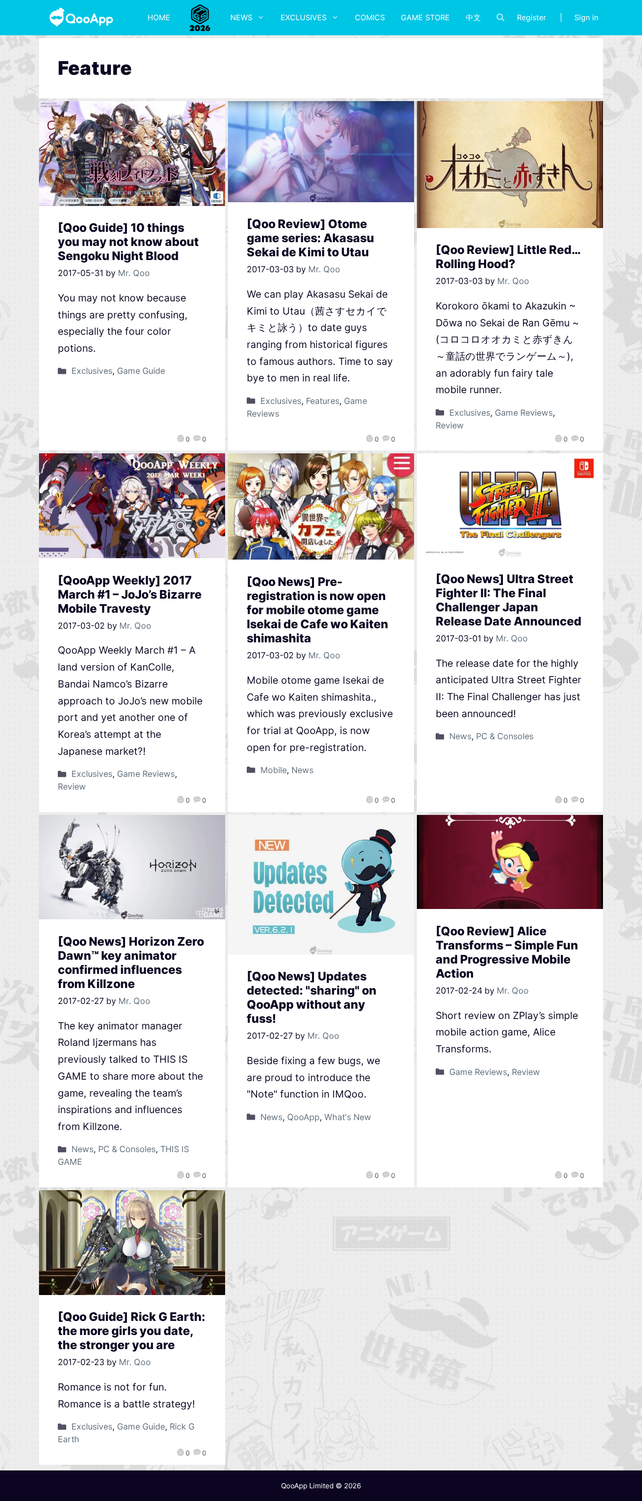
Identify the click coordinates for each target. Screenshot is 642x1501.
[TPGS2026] (200, 17)
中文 (473, 17)
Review (450, 425)
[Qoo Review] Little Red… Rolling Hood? (508, 257)
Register (531, 17)
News (241, 17)
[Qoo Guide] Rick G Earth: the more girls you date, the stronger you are (131, 1331)
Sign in (586, 17)
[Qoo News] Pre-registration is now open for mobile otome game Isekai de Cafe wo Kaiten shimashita (317, 610)
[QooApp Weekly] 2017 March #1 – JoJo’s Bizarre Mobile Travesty (130, 594)
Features (322, 401)
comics (370, 17)
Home (159, 17)
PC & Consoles (504, 736)
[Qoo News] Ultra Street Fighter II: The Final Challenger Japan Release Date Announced (508, 600)
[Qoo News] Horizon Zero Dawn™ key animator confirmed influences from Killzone (131, 962)
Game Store (425, 17)
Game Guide (141, 371)
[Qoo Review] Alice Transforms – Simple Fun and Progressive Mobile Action (507, 952)
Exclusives (304, 17)
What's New (347, 1117)
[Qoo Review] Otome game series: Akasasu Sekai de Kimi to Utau (310, 238)
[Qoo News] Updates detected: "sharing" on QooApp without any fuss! (311, 997)
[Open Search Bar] (500, 17)
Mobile (273, 770)
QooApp (303, 1117)
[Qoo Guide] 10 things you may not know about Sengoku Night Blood (128, 242)
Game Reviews (524, 413)
